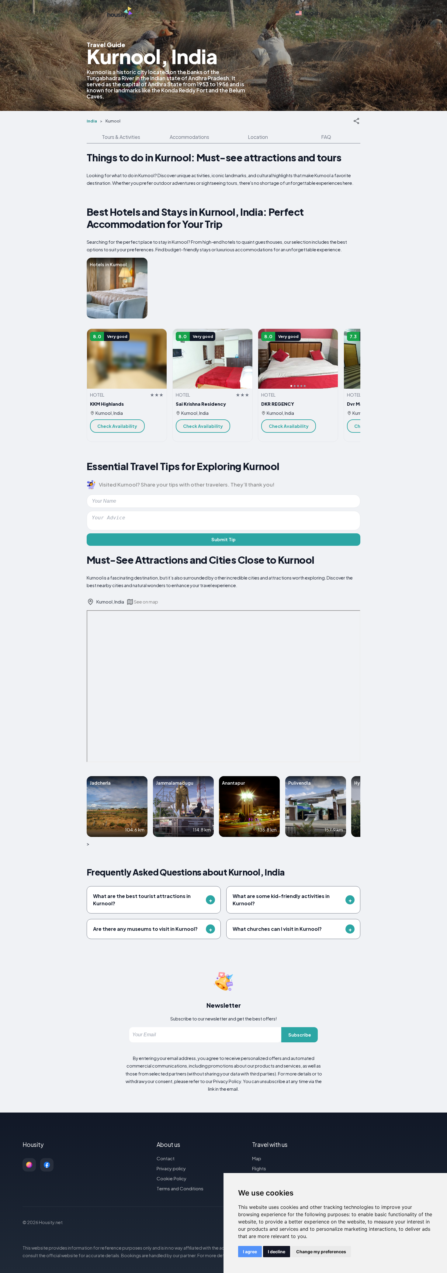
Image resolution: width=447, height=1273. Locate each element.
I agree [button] (250, 1251)
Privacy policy (171, 1168)
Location (258, 137)
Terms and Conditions (180, 1188)
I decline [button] (276, 1251)
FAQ (326, 137)
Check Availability (117, 426)
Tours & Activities (121, 137)
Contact (166, 1158)
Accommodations (189, 137)
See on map (146, 601)
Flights (259, 1168)
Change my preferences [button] (321, 1251)
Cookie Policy (171, 1178)
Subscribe (299, 1034)
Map (256, 1158)
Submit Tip (223, 539)
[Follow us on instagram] (29, 1165)
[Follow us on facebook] (47, 1165)
